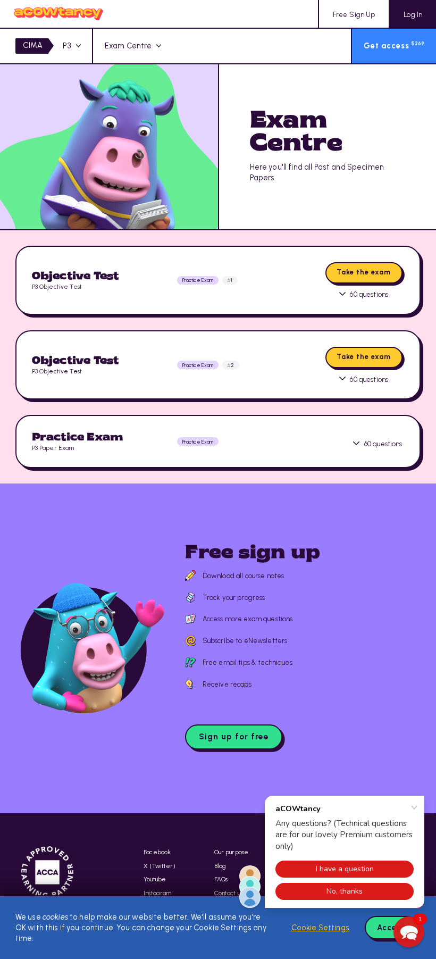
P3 (67, 46)
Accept (391, 927)
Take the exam (364, 272)
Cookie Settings (320, 927)
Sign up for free (234, 736)
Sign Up (354, 15)
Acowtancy (58, 14)
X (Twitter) (159, 866)
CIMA (33, 45)
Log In (413, 15)
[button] (408, 931)
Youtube (155, 879)
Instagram (157, 893)
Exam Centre (128, 46)
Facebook (157, 852)
